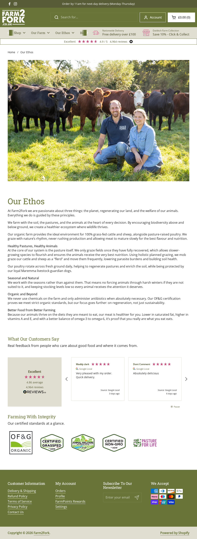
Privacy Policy (17, 506)
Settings (61, 506)
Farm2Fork (41, 533)
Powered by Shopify (174, 533)
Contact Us (16, 512)
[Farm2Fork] (13, 17)
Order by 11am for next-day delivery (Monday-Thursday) (98, 4)
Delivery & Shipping (22, 491)
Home (11, 52)
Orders (60, 491)
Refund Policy (17, 496)
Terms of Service (20, 501)
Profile (60, 496)
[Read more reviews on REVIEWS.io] (34, 392)
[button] (181, 17)
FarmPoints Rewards (70, 501)
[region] (126, 379)
